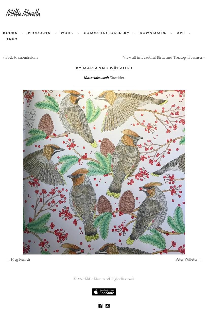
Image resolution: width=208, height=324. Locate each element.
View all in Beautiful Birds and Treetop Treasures (163, 57)
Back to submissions (21, 57)
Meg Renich (18, 259)
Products (39, 33)
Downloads (153, 33)
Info (12, 39)
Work (67, 33)
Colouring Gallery (106, 33)
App (181, 33)
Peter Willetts (189, 259)
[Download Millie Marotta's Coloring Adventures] (104, 294)
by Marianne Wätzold (104, 68)
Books (10, 33)
